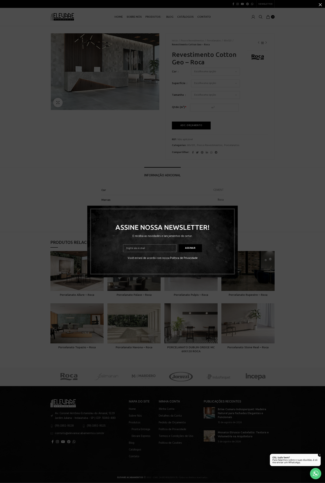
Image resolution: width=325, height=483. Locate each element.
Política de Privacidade (184, 258)
